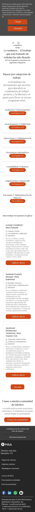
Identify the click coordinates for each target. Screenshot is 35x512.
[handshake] (21, 493)
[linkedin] (9, 493)
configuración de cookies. (13, 17)
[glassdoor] (15, 493)
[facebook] (4, 493)
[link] (17, 419)
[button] (17, 386)
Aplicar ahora (21, 262)
